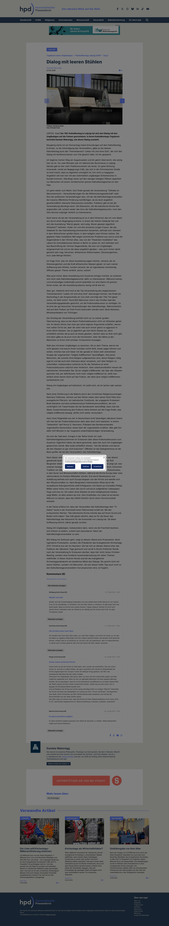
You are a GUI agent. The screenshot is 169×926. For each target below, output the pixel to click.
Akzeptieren (97, 466)
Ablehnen (86, 466)
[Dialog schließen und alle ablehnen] (103, 457)
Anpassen (70, 466)
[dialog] (84, 463)
